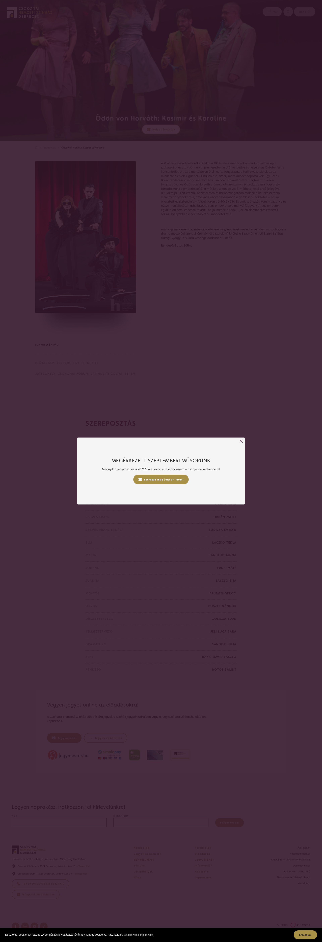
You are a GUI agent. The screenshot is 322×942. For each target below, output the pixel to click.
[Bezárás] (241, 441)
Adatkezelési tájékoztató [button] (138, 934)
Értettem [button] (305, 934)
